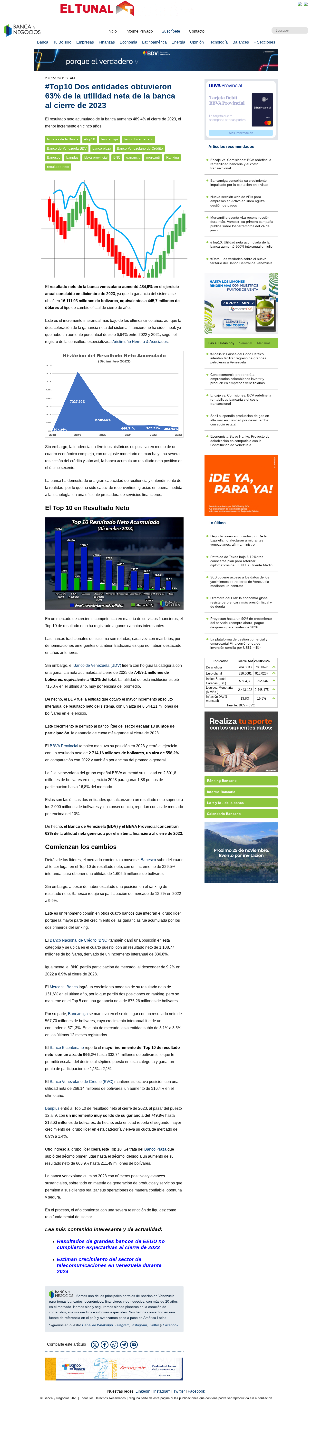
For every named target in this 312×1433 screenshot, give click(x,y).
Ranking (172, 157)
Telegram (122, 1325)
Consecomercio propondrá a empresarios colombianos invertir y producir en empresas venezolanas (237, 379)
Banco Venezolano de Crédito (140, 148)
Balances (241, 42)
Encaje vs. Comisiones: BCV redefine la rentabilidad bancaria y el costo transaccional (240, 164)
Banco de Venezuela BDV (67, 148)
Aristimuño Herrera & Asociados (140, 342)
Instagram (139, 1325)
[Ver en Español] (306, 4)
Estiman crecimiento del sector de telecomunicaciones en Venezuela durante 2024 (109, 1265)
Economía (128, 42)
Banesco (53, 157)
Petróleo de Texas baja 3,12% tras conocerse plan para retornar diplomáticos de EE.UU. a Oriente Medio (241, 561)
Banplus (52, 1108)
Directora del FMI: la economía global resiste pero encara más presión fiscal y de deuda (241, 602)
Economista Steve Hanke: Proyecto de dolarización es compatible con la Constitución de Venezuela (240, 440)
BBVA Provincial (64, 746)
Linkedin (143, 1391)
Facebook (170, 1325)
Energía (178, 42)
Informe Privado (139, 31)
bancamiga (109, 139)
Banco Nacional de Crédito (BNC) (79, 940)
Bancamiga (78, 1014)
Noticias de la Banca (62, 139)
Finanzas (107, 42)
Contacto (197, 31)
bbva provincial (95, 157)
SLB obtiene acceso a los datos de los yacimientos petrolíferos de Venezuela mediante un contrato (239, 581)
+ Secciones (264, 42)
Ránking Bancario (222, 781)
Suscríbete (171, 31)
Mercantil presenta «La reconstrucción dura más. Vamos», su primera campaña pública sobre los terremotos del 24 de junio (241, 224)
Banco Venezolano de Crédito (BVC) (81, 1082)
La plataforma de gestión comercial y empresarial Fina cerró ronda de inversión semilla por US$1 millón (238, 643)
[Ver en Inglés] (300, 4)
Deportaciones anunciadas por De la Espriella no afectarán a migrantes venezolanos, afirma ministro (238, 540)
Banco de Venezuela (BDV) (97, 665)
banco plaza (101, 148)
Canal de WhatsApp (97, 1325)
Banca (42, 42)
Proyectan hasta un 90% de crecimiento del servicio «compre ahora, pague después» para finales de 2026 (241, 623)
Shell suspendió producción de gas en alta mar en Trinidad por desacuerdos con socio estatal (239, 420)
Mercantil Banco (64, 987)
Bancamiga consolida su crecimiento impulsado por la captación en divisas (239, 183)
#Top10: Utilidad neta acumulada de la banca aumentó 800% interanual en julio (241, 244)
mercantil (153, 157)
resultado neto (58, 167)
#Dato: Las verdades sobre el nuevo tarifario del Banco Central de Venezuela (241, 261)
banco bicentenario (138, 139)
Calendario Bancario (224, 814)
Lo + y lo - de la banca (225, 803)
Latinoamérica (154, 42)
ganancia (133, 157)
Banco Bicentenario (67, 1047)
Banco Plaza (155, 1149)
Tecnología (218, 42)
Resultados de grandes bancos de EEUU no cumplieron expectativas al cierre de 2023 (111, 1244)
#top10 (89, 139)
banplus (72, 157)
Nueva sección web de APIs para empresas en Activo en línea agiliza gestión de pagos (237, 201)
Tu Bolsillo (62, 42)
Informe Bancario (221, 792)
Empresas (85, 42)
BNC (116, 157)
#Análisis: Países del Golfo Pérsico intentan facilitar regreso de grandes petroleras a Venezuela (238, 358)
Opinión (197, 42)
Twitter (154, 1325)
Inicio (112, 31)
